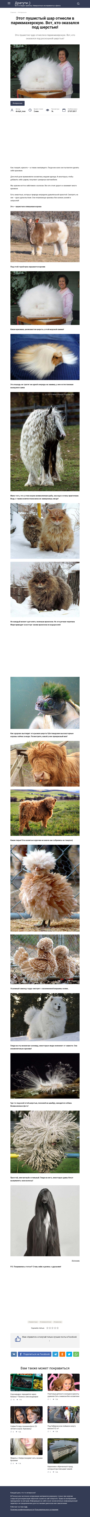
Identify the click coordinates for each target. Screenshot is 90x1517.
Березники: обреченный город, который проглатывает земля (60, 1467)
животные (33, 1322)
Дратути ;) (22, 3)
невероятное (46, 1322)
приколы (58, 1322)
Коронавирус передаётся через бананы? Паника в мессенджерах (24, 1395)
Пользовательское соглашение (46, 1510)
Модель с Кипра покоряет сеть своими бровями (26, 1459)
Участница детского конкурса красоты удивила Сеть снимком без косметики (63, 1395)
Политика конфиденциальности (22, 1510)
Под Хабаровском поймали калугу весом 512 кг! (62, 1427)
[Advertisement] (45, 141)
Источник (76, 1261)
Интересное (17, 103)
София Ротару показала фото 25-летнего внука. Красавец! (23, 1427)
